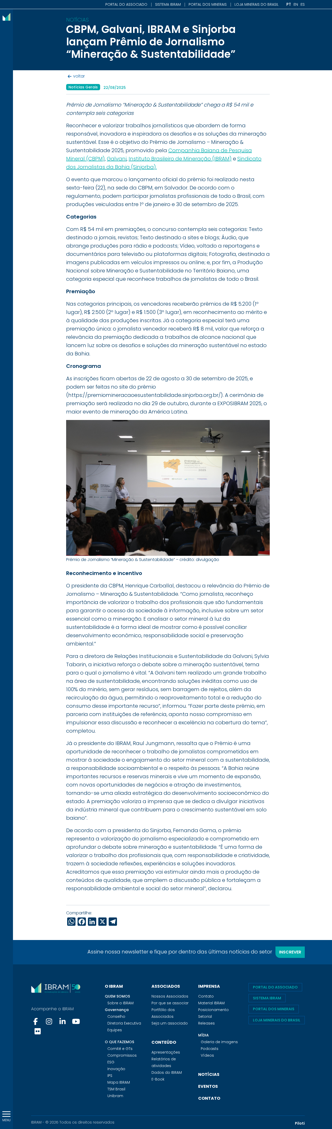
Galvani (117, 158)
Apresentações (165, 1052)
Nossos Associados (169, 996)
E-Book (157, 1079)
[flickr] (37, 1031)
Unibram (115, 1095)
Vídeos (207, 1055)
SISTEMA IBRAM (168, 4)
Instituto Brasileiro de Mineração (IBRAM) (180, 158)
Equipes (114, 1030)
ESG (110, 1062)
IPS (109, 1075)
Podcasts (209, 1048)
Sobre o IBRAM (120, 1003)
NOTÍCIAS (208, 1074)
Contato (206, 996)
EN (296, 4)
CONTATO (209, 1098)
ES (303, 4)
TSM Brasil (116, 1089)
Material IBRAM (211, 1003)
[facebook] (36, 1021)
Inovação (116, 1068)
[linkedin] (62, 1021)
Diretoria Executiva (124, 1023)
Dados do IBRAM (166, 1072)
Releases (206, 1023)
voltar (79, 76)
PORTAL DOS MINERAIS (208, 4)
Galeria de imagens (219, 1041)
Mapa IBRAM (118, 1082)
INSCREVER (290, 952)
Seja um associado (169, 1023)
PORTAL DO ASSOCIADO (126, 4)
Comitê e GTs (120, 1048)
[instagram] (49, 1021)
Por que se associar (170, 1003)
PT (288, 4)
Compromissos (122, 1055)
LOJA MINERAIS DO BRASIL (256, 4)
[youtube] (76, 1021)
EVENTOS (208, 1086)
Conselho (116, 1016)
